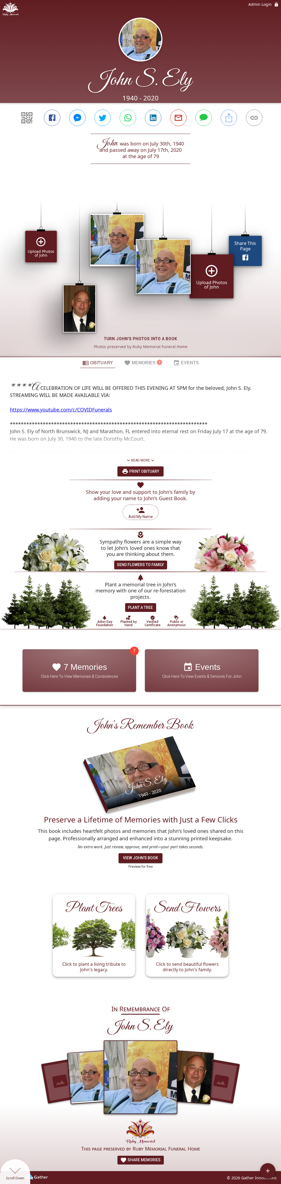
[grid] (140, 269)
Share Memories (144, 1160)
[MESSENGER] (77, 118)
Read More (140, 460)
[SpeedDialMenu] (268, 1171)
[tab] (97, 362)
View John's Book (140, 858)
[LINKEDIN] (153, 118)
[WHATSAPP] (128, 118)
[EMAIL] (178, 118)
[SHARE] (229, 118)
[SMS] (203, 118)
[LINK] (254, 118)
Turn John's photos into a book (140, 339)
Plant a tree (140, 607)
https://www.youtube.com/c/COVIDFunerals (61, 409)
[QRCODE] (27, 118)
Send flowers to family (140, 564)
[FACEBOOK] (52, 118)
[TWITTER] (102, 118)
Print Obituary (143, 471)
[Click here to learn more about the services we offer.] (140, 1131)
